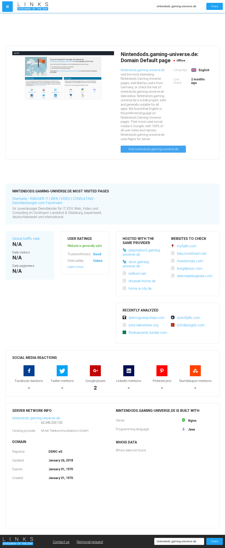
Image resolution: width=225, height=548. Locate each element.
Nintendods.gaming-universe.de (142, 70)
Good (97, 254)
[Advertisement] (112, 29)
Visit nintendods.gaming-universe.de (153, 149)
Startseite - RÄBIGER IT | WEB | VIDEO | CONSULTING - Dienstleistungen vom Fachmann (53, 201)
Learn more (75, 267)
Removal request (90, 542)
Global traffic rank (26, 239)
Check (214, 6)
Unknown (100, 260)
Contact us (61, 542)
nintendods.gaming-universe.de (36, 418)
